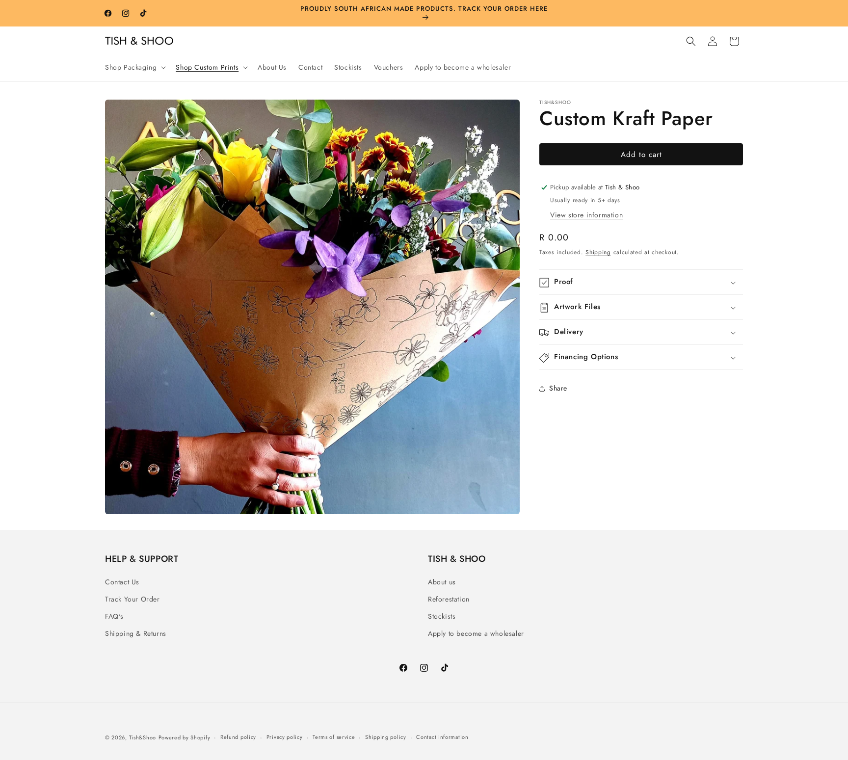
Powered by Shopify (185, 737)
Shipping (598, 252)
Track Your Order (132, 599)
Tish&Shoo (142, 737)
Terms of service (334, 737)
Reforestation (449, 599)
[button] (134, 67)
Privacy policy (284, 737)
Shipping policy (385, 737)
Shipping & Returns (135, 633)
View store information (586, 215)
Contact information (442, 737)
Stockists (441, 616)
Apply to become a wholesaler (476, 633)
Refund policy (238, 737)
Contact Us (122, 582)
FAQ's (114, 616)
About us (442, 582)
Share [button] (558, 388)
